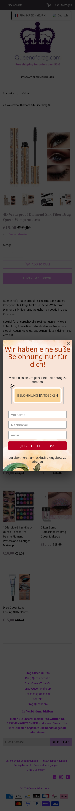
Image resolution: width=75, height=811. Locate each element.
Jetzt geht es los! (37, 445)
